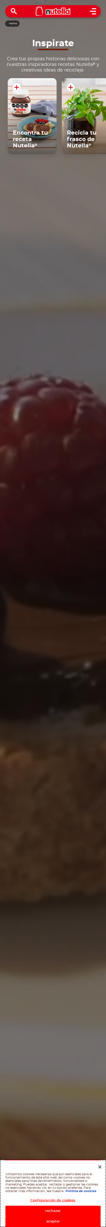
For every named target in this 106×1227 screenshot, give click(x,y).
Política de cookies (81, 1191)
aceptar (53, 1221)
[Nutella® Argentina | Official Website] (53, 11)
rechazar (52, 1211)
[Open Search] (14, 11)
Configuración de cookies (52, 1200)
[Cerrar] (99, 1167)
